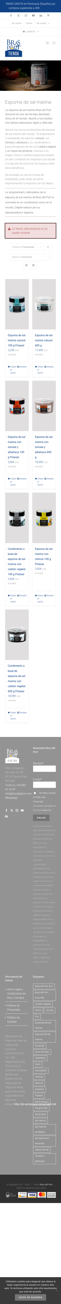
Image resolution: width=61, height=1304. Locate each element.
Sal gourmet (41, 1108)
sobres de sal (42, 1149)
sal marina (40, 1120)
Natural (39, 1083)
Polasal (39, 1095)
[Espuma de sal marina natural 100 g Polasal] (17, 304)
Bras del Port (46, 1184)
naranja (39, 1076)
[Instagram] (17, 810)
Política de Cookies (13, 1019)
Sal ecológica (42, 1101)
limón (38, 1064)
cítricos (49, 1010)
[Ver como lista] (33, 265)
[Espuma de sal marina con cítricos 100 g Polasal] (44, 518)
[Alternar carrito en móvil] (47, 43)
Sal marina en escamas (42, 1141)
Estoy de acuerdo (30, 1297)
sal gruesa (40, 1114)
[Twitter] (11, 810)
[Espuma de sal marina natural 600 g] (44, 304)
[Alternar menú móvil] (54, 43)
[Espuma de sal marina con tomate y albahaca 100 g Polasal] (17, 406)
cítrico (38, 1010)
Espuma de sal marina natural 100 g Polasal (16, 340)
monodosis (41, 1070)
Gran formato (42, 1052)
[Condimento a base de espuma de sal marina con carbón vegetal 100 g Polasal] (17, 518)
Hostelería (40, 1058)
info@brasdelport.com (18, 793)
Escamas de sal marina (43, 1025)
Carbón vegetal (43, 1004)
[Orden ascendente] (48, 247)
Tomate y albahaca (40, 1159)
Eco (37, 1016)
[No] (56, 1290)
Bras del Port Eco (44, 986)
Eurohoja (39, 1045)
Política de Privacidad (13, 1007)
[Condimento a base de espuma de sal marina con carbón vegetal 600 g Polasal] (17, 635)
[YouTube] (22, 810)
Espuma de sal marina (42, 1037)
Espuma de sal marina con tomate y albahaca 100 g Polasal (16, 447)
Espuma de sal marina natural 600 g (44, 340)
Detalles (22, 367)
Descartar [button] (46, 8)
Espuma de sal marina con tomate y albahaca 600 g (44, 447)
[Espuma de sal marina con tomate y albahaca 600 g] (44, 406)
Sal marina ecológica (40, 1129)
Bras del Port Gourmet (41, 995)
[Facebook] (6, 810)
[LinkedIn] (6, 816)
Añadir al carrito (13, 370)
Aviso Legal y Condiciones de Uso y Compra (16, 993)
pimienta (39, 1089)
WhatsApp (11, 797)
